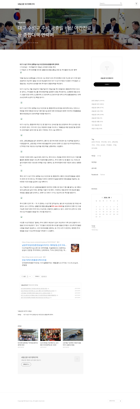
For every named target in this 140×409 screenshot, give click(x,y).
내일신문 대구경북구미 (26, 4)
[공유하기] (27, 276)
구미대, (98, 145)
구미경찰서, (109, 145)
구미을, (115, 145)
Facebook (95, 174)
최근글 (93, 156)
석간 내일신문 (97, 125)
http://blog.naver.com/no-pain (32, 257)
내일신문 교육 (98, 114)
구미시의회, (104, 142)
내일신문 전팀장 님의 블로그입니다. (31, 360)
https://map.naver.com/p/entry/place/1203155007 (39, 242)
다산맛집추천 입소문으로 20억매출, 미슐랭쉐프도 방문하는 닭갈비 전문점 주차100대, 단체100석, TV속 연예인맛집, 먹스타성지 (44, 249)
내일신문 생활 (97, 121)
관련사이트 (112, 401)
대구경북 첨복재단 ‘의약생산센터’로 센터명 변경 (34, 288)
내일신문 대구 (24, 285)
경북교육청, (115, 142)
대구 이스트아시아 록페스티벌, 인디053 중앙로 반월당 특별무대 (38, 295)
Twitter (102, 174)
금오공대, (103, 145)
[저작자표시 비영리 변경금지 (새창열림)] (44, 276)
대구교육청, (94, 148)
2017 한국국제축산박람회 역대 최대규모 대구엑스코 (35, 297)
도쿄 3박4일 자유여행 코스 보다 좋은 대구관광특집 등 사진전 (38, 291)
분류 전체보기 (98, 100)
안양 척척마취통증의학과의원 (34, 260)
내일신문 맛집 (97, 118)
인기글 (99, 156)
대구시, (109, 142)
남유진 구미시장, (96, 142)
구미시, (93, 145)
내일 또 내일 (97, 128)
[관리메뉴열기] (136, 3)
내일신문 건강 (97, 111)
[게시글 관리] (30, 276)
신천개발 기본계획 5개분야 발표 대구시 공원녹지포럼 (35, 293)
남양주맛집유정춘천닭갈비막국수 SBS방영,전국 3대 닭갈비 (43, 245)
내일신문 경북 (98, 107)
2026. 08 (107, 198)
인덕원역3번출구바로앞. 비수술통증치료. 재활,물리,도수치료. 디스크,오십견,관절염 (50, 264)
